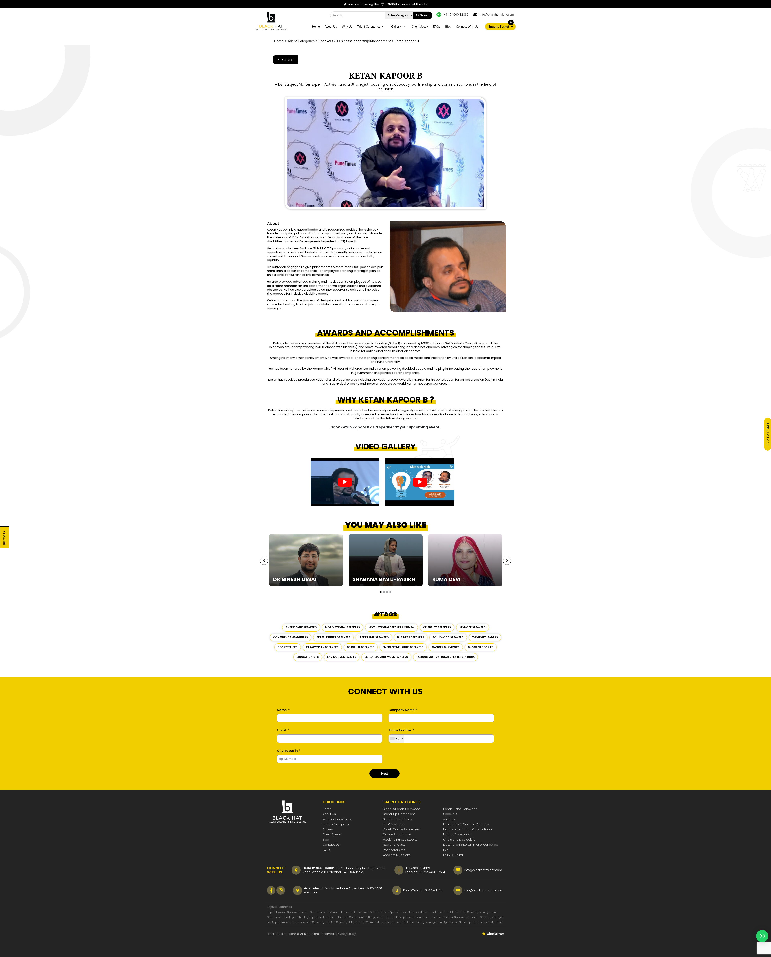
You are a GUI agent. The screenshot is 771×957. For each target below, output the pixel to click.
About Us (331, 26)
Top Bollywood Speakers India (286, 912)
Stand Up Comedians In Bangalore (359, 917)
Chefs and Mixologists (459, 839)
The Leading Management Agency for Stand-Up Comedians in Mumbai (455, 922)
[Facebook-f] (271, 890)
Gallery (396, 26)
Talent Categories (368, 26)
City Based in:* (288, 751)
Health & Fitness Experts (400, 839)
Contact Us (331, 844)
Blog (448, 26)
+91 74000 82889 (417, 868)
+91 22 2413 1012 (430, 872)
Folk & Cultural (453, 855)
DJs (445, 850)
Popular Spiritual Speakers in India (454, 917)
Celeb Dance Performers (401, 829)
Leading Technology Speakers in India (309, 917)
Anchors (449, 819)
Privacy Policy (346, 934)
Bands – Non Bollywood (460, 809)
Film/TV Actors (393, 824)
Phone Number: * (402, 730)
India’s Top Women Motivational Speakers (378, 922)
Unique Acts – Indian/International (467, 829)
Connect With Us (467, 26)
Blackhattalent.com (281, 934)
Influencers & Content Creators (466, 824)
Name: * (283, 710)
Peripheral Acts (394, 850)
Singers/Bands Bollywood (401, 809)
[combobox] (396, 739)
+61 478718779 (433, 890)
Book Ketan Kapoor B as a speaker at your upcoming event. (385, 427)
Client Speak (420, 26)
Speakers (450, 814)
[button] (380, 592)
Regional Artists (394, 844)
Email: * (283, 730)
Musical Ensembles (457, 834)
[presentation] (264, 561)
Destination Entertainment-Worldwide (470, 844)
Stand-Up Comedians (399, 814)
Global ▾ (392, 4)
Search (424, 15)
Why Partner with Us (337, 819)
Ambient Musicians (397, 855)
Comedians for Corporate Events (332, 912)
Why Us (347, 26)
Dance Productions (397, 834)
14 (443, 872)
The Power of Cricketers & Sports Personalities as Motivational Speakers (402, 912)
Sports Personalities (397, 819)
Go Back (287, 59)
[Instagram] (280, 890)
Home (316, 26)
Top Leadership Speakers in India (406, 917)
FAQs (436, 26)
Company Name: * (403, 710)
